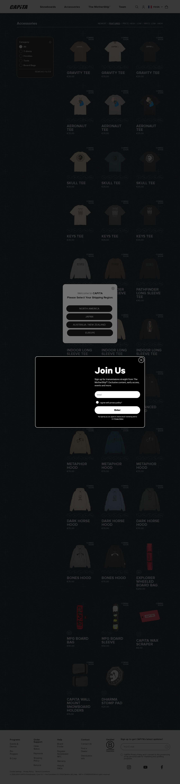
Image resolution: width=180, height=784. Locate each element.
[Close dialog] (141, 360)
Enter (117, 410)
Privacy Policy (118, 419)
